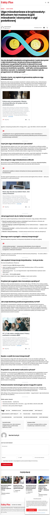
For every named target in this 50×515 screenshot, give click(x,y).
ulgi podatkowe (18, 417)
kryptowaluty (38, 410)
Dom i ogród (9, 8)
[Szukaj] (45, 2)
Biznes (2, 8)
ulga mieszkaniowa (7, 417)
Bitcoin (8, 410)
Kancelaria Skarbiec (28, 410)
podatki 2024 (26, 413)
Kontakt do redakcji (16, 504)
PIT (21, 413)
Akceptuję (31, 510)
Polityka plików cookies (32, 512)
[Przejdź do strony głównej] (7, 2)
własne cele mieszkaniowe (30, 417)
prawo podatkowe (37, 413)
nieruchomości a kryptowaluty (10, 413)
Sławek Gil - (18, 490)
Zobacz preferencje (42, 510)
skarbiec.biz (16, 401)
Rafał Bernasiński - (5, 493)
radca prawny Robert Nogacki (15, 405)
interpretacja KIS (16, 410)
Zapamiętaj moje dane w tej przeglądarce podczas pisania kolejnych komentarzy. (20, 460)
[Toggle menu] (48, 2)
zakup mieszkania (43, 417)
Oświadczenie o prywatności (40, 512)
